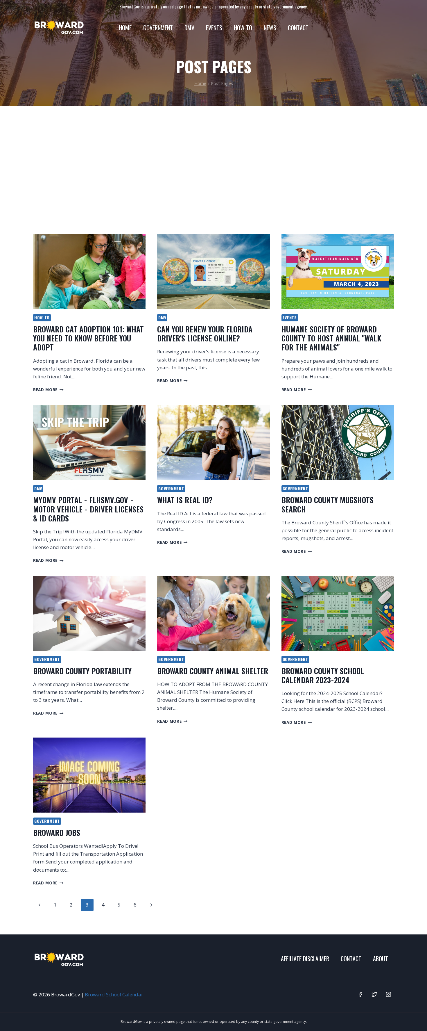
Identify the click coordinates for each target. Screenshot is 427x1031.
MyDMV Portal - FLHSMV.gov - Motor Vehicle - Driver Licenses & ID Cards (88, 508)
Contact (298, 27)
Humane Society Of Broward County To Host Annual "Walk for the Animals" (331, 338)
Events (214, 27)
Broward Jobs (56, 832)
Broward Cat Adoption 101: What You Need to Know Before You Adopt (88, 338)
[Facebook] (360, 994)
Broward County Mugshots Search (327, 504)
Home (125, 27)
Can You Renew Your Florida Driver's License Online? (204, 333)
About (380, 958)
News (270, 27)
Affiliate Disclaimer (305, 958)
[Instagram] (388, 994)
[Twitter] (374, 994)
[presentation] (89, 271)
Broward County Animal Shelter (212, 670)
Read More (48, 389)
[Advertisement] (213, 170)
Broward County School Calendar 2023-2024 (322, 675)
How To (243, 27)
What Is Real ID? (185, 499)
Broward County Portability (82, 670)
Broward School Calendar (114, 994)
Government (158, 27)
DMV (189, 27)
